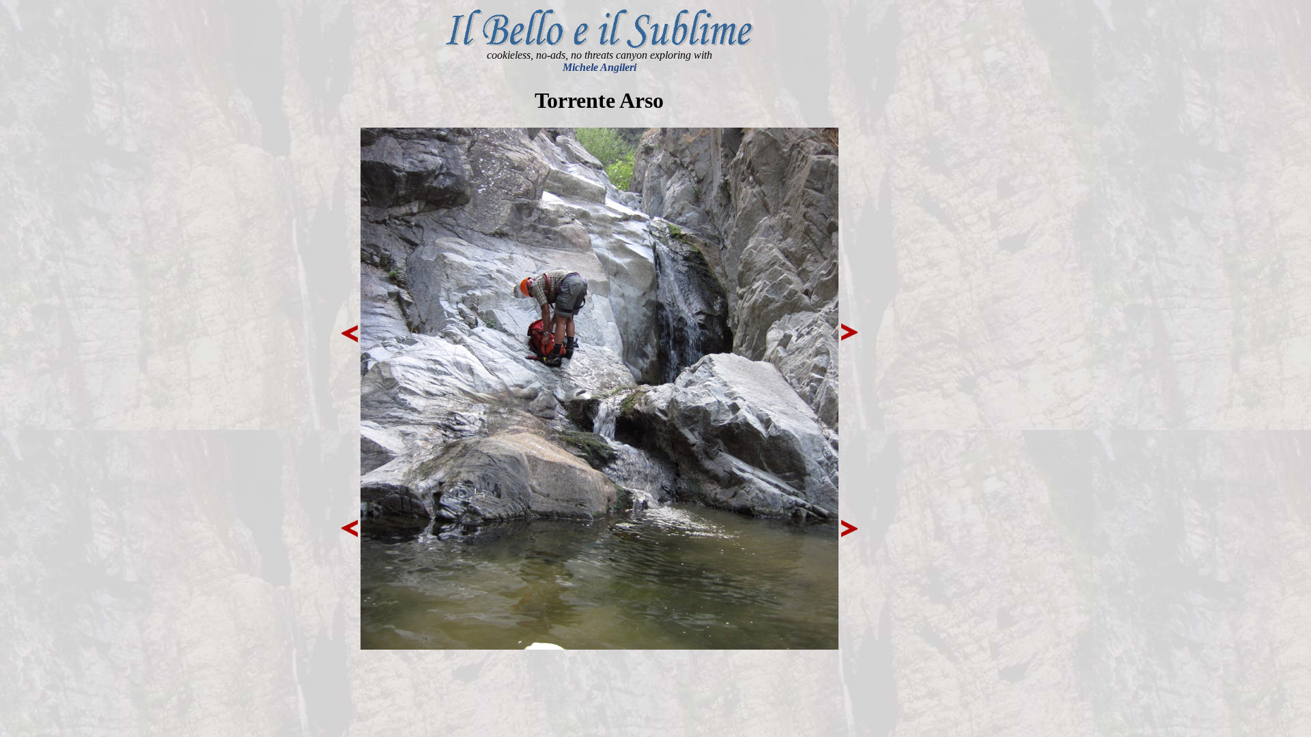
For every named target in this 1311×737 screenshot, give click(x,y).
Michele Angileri (599, 67)
